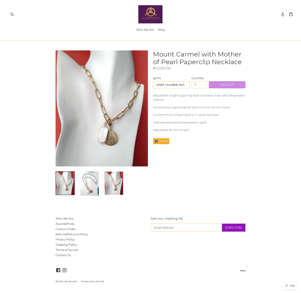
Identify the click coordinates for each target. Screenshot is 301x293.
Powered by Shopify (92, 281)
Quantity (197, 78)
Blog (161, 29)
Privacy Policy (65, 239)
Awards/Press (65, 224)
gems (157, 78)
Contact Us (63, 255)
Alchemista (70, 281)
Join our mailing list (166, 218)
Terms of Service (67, 250)
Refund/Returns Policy (72, 234)
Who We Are (145, 29)
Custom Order (66, 229)
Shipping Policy (66, 244)
